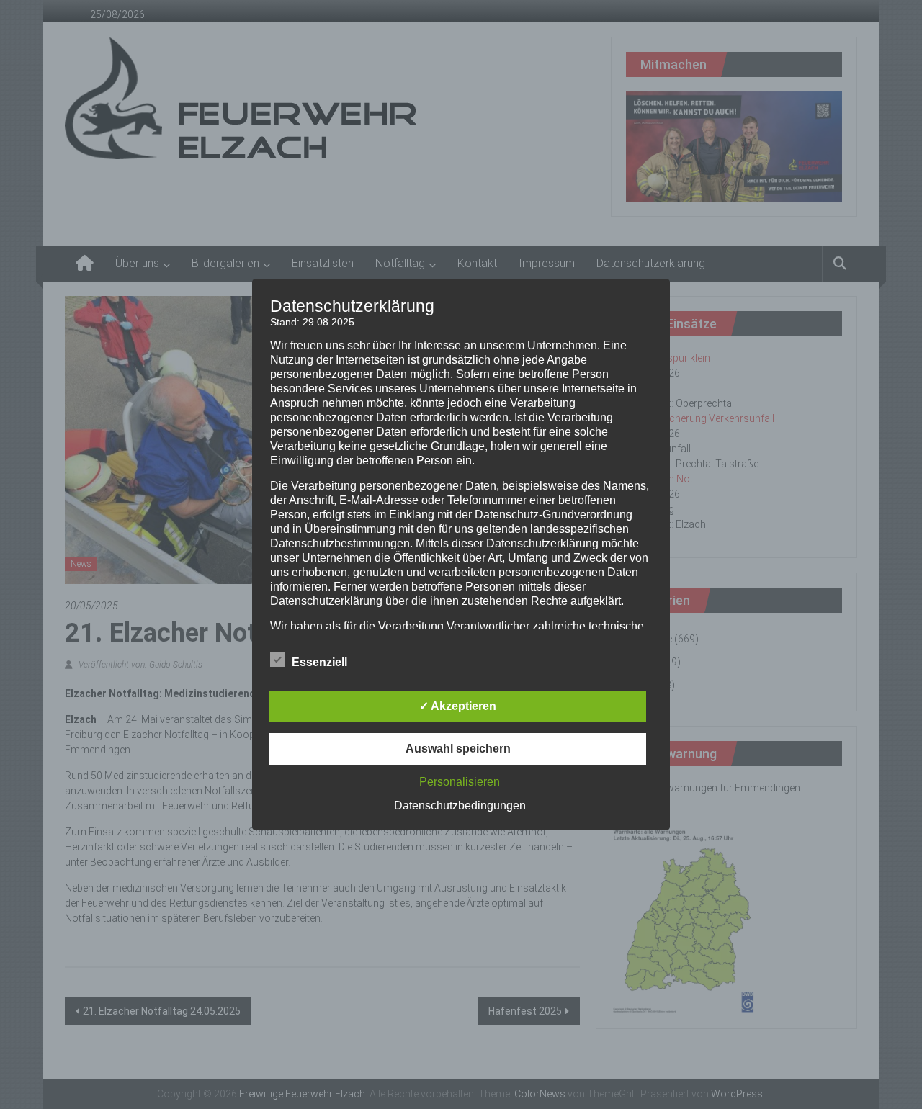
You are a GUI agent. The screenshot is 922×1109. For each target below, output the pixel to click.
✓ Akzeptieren (457, 706)
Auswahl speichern (458, 748)
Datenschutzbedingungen (460, 805)
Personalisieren (459, 782)
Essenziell (319, 662)
